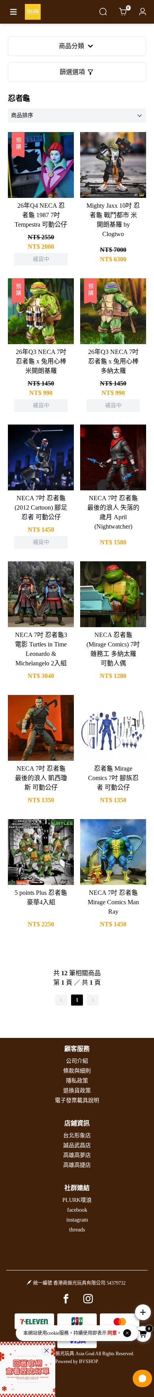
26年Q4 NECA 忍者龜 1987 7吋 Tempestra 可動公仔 (41, 215)
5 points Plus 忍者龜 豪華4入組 (41, 897)
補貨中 (41, 154)
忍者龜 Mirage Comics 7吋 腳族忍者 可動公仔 (113, 778)
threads (77, 1230)
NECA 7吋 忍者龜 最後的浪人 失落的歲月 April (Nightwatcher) (113, 512)
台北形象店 (77, 1135)
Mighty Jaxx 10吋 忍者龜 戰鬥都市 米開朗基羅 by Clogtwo (113, 219)
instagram (77, 1220)
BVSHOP (88, 1361)
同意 (112, 1333)
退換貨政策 (77, 1090)
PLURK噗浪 (77, 1200)
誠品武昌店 (77, 1145)
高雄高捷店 (77, 1165)
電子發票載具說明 (77, 1100)
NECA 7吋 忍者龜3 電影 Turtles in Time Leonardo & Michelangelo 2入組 (41, 649)
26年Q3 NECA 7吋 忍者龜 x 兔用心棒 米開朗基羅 (41, 361)
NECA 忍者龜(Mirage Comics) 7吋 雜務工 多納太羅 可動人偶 (113, 649)
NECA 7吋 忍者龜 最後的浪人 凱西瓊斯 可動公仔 (41, 778)
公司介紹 (77, 1061)
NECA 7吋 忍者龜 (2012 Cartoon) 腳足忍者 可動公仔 (41, 507)
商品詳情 (41, 175)
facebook (77, 1210)
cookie (53, 1333)
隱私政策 (77, 1081)
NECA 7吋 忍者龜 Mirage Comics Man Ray (113, 902)
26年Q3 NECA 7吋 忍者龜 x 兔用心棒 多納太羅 (113, 361)
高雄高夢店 (77, 1155)
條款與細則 (77, 1071)
